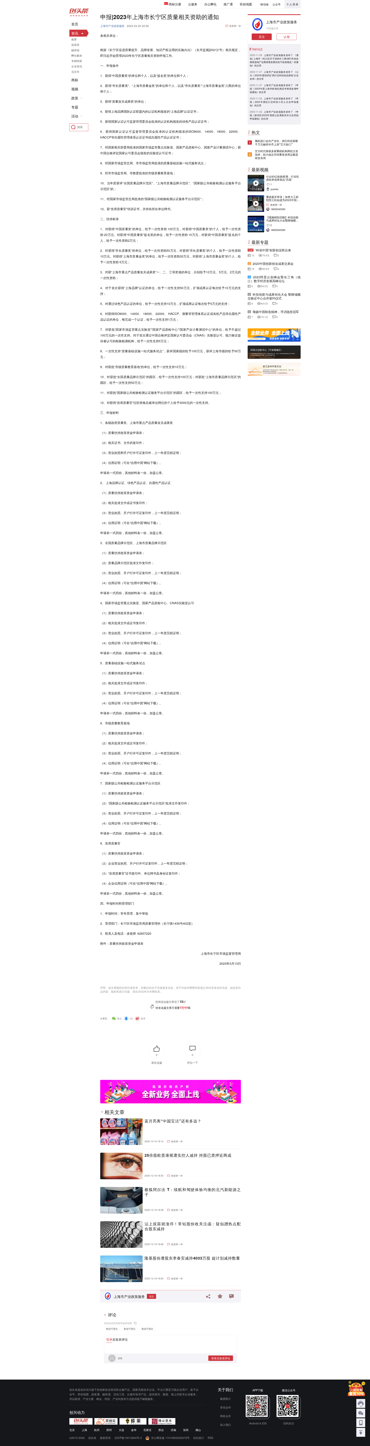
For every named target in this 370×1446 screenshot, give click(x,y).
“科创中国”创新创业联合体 (273, 250)
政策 (74, 98)
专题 (74, 107)
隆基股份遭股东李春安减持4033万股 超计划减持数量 (192, 1258)
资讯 (74, 33)
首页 (74, 24)
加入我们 (225, 1425)
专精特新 (76, 61)
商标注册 (175, 4)
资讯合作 (225, 1407)
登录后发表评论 (220, 1358)
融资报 (75, 50)
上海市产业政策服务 (112, 26)
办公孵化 (210, 4)
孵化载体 (76, 55)
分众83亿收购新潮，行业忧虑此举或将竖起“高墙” (282, 177)
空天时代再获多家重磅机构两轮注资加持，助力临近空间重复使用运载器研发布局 (276, 154)
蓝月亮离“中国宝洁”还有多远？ (173, 1120)
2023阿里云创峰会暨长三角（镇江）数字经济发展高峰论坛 (274, 279)
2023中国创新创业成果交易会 (273, 263)
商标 (74, 79)
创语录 (75, 45)
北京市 (75, 72)
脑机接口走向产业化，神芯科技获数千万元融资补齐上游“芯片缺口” (276, 142)
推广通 (228, 4)
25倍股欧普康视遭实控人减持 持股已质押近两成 (188, 1155)
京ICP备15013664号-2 (128, 1438)
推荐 (74, 39)
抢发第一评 (235, 25)
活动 (74, 116)
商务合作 (225, 1416)
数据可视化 (112, 1328)
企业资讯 (76, 66)
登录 (109, 1339)
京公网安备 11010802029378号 (170, 1438)
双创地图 (246, 4)
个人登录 (292, 4)
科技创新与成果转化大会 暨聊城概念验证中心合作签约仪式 (274, 296)
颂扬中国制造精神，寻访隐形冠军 (276, 311)
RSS (210, 1438)
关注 (151, 1296)
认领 (286, 36)
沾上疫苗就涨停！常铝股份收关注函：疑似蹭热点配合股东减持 (193, 1226)
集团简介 (225, 1399)
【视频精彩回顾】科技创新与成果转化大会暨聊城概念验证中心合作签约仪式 (282, 220)
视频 (74, 88)
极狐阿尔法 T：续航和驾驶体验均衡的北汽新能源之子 (193, 1192)
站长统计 (198, 1438)
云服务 (192, 4)
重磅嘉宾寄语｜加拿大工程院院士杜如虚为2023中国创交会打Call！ (282, 200)
